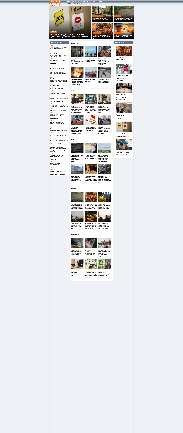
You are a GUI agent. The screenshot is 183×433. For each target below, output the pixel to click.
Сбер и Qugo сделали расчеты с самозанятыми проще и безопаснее (58, 48)
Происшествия (87, 1)
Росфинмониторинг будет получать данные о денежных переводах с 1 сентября (58, 87)
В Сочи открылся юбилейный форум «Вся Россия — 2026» (58, 67)
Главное (68, 1)
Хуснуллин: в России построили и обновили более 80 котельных (59, 129)
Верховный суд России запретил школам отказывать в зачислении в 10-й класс (59, 100)
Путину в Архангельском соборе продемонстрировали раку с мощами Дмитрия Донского (58, 173)
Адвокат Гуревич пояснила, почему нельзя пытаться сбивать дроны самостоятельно (59, 123)
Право (94, 1)
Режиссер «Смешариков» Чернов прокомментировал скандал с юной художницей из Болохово (59, 149)
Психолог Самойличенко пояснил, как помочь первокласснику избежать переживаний (57, 116)
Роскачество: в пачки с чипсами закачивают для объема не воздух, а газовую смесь (123, 37)
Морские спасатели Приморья (58, 110)
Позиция (99, 1)
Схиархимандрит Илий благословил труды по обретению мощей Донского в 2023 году (58, 157)
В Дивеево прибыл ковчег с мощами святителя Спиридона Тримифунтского (101, 37)
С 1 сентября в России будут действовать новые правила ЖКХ (59, 105)
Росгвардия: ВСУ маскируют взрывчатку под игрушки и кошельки (100, 19)
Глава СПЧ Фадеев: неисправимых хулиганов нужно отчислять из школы (69, 35)
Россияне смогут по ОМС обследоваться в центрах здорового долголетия (122, 152)
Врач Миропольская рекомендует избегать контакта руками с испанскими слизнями (123, 19)
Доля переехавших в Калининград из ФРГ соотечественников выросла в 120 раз (58, 165)
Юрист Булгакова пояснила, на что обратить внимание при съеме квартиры (58, 135)
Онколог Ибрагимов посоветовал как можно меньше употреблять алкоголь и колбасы (59, 142)
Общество (73, 1)
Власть (80, 1)
